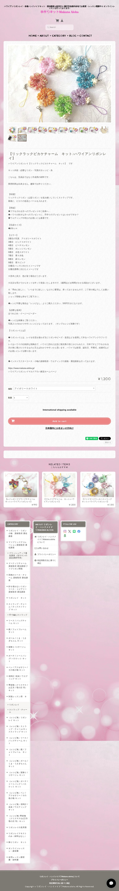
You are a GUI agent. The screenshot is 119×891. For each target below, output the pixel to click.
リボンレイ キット (18, 598)
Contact (85, 35)
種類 (10, 389)
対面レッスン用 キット (18, 697)
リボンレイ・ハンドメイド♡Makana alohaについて (46, 539)
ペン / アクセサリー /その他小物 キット (18, 668)
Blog (72, 35)
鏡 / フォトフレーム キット (17, 630)
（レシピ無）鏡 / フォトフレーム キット (18, 752)
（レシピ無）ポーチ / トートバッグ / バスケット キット (18, 784)
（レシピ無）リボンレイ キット (18, 718)
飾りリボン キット (18, 842)
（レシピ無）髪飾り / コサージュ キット (18, 773)
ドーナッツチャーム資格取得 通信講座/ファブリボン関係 (18, 566)
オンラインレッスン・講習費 (17, 849)
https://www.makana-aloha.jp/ (21, 368)
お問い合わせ (42, 548)
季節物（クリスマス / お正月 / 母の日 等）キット (18, 687)
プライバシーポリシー (46, 554)
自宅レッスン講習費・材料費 (17, 858)
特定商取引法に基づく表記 (46, 561)
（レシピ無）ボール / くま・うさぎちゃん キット (18, 763)
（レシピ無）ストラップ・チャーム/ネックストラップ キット (18, 729)
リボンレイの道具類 (18, 827)
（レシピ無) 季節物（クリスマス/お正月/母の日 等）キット (18, 818)
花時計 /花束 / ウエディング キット (18, 677)
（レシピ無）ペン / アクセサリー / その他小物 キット (17, 795)
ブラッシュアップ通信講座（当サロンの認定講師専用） (18, 555)
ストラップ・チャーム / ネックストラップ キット (18, 606)
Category (59, 35)
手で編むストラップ (18, 615)
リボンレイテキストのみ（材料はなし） (18, 834)
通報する (108, 442)
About (44, 35)
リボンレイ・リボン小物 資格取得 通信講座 (18, 533)
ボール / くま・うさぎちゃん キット (17, 639)
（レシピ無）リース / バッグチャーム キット (18, 740)
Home (33, 35)
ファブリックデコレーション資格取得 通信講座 (18, 545)
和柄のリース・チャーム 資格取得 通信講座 (18, 577)
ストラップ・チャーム (18, 711)
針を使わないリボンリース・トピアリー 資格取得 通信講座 (18, 589)
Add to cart (59, 421)
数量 (10, 398)
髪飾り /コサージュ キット (17, 648)
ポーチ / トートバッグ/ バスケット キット (17, 658)
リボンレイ (14, 705)
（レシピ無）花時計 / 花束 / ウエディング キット (18, 807)
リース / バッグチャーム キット (17, 622)
